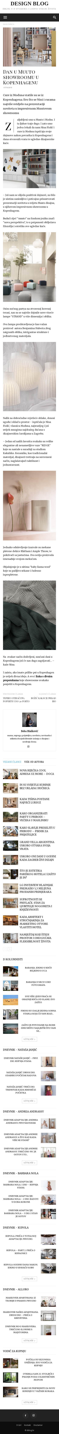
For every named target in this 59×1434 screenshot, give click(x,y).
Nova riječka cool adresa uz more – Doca (37, 772)
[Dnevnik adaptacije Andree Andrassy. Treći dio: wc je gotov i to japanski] (48, 1152)
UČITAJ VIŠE (28, 1039)
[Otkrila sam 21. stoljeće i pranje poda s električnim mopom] (10, 1377)
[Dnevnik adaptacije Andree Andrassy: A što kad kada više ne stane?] (48, 1138)
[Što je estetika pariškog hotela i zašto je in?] (10, 874)
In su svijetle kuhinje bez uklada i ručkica (35, 786)
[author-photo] (29, 727)
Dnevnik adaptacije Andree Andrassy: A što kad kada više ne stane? (21, 1137)
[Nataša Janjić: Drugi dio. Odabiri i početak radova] (48, 1076)
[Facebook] (26, 1415)
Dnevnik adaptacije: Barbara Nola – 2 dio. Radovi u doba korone (20, 1199)
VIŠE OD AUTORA (34, 761)
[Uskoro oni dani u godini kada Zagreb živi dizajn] (10, 860)
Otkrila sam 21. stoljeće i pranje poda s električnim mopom (38, 1377)
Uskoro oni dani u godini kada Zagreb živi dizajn (38, 858)
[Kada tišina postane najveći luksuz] (10, 802)
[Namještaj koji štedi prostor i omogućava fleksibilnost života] (10, 938)
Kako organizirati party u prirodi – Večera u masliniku (34, 817)
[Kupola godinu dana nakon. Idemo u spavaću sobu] (48, 1268)
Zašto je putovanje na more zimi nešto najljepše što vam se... (38, 1028)
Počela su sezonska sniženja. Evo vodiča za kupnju (38, 1362)
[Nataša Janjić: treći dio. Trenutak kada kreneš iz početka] (48, 1090)
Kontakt (27, 1425)
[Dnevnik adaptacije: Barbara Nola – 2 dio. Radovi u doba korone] (48, 1200)
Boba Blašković (29, 731)
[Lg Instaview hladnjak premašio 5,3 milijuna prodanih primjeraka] (10, 888)
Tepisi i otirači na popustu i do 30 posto (16, 700)
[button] (5, 17)
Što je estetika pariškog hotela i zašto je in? (38, 874)
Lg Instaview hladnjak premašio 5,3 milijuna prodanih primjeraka (36, 888)
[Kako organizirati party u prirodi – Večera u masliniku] (10, 817)
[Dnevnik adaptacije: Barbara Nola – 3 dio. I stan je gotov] (48, 1214)
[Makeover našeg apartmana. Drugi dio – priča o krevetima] (48, 1316)
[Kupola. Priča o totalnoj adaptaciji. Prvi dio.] (48, 1240)
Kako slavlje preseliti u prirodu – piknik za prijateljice (37, 831)
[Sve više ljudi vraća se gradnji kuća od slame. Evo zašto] (10, 1000)
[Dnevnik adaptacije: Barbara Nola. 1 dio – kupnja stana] (48, 1185)
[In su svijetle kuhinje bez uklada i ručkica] (10, 788)
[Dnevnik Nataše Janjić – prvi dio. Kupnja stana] (48, 1062)
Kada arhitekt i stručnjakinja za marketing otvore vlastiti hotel (34, 922)
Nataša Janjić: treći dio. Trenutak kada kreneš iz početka (21, 1089)
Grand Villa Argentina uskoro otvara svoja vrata (37, 845)
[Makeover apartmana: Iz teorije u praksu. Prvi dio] (48, 1301)
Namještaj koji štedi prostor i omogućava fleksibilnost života (35, 938)
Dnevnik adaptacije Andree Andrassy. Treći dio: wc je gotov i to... (21, 1151)
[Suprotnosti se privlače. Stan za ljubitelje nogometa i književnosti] (10, 903)
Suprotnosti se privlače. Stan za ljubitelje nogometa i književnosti (36, 904)
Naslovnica (8, 24)
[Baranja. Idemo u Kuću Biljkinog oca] (10, 971)
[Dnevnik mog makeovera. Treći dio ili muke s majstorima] (48, 1330)
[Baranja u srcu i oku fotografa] (10, 986)
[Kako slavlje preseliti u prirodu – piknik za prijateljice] (10, 831)
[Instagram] (29, 747)
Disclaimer (38, 1425)
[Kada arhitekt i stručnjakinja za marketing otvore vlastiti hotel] (10, 920)
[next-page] (10, 949)
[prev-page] (5, 949)
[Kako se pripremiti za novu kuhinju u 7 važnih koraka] (10, 1392)
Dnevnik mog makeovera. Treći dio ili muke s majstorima (20, 1329)
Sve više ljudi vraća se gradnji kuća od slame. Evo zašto (38, 999)
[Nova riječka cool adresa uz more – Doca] (10, 774)
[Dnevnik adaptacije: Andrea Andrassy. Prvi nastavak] (48, 1123)
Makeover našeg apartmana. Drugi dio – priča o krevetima (20, 1315)
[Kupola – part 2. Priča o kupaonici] (48, 1254)
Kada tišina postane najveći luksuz (34, 800)
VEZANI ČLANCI (12, 761)
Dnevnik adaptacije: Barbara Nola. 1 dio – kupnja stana (20, 1184)
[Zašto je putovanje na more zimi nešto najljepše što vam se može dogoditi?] (10, 1029)
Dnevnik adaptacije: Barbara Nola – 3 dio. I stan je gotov (21, 1213)
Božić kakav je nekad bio (43, 700)
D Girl (18, 1425)
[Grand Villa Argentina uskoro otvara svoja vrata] (10, 845)
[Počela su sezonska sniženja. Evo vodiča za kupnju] (10, 1363)
